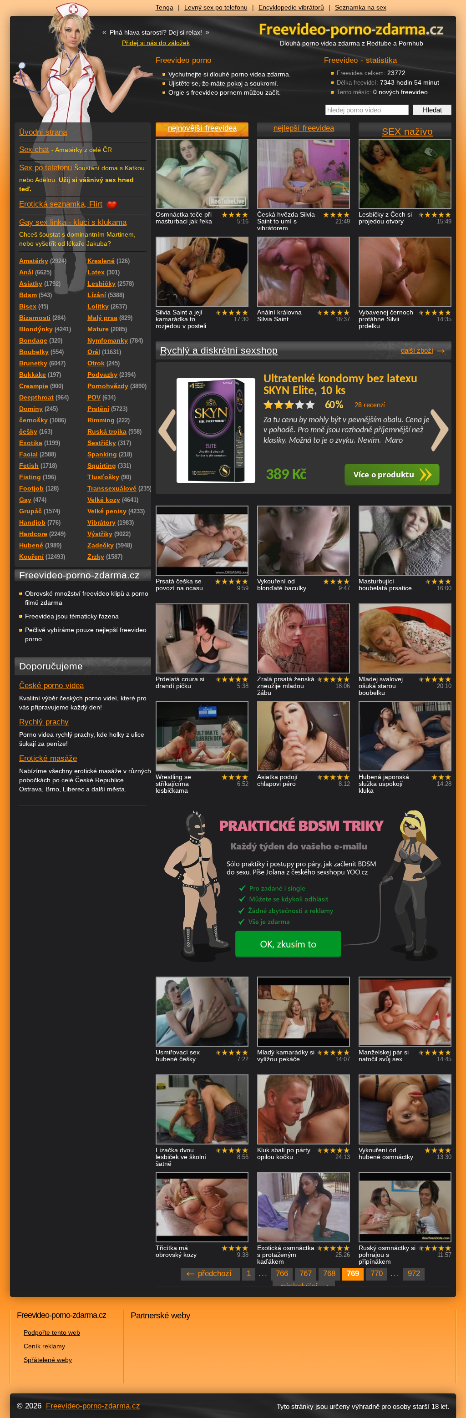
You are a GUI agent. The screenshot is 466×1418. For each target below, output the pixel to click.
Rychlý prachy (44, 722)
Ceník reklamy (44, 1346)
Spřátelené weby (48, 1359)
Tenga (164, 7)
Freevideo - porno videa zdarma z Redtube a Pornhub (65, 68)
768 (329, 1273)
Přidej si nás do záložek (156, 42)
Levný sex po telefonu (216, 7)
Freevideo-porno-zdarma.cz (93, 1406)
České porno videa (51, 685)
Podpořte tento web (52, 1332)
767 (305, 1273)
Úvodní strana (43, 132)
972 (414, 1273)
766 (282, 1273)
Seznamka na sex (360, 7)
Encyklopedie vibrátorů (291, 7)
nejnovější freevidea (202, 128)
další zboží (417, 350)
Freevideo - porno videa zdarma (351, 29)
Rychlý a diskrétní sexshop (219, 350)
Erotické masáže (48, 758)
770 (376, 1273)
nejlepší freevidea (304, 128)
